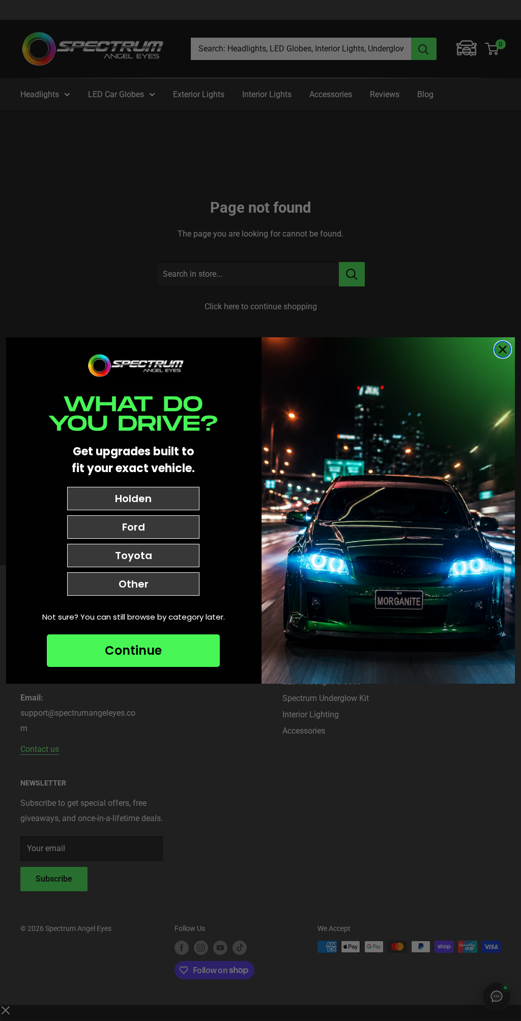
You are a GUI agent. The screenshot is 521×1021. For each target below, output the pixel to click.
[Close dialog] (503, 349)
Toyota (133, 555)
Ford (133, 527)
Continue (133, 650)
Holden (133, 498)
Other (134, 584)
